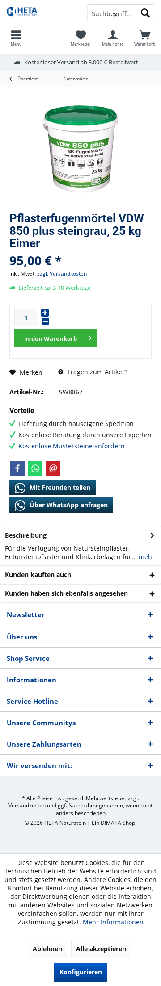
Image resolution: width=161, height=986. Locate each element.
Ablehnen (47, 948)
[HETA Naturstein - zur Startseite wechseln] (40, 13)
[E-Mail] (53, 468)
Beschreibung (26, 535)
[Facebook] (17, 468)
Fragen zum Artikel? (96, 372)
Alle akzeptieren (101, 948)
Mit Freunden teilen (59, 487)
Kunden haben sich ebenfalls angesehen (66, 593)
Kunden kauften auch (38, 574)
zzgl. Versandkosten (62, 273)
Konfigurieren (80, 972)
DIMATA (111, 823)
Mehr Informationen (113, 922)
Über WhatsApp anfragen (68, 505)
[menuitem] (145, 38)
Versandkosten (27, 805)
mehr (146, 556)
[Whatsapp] (35, 468)
